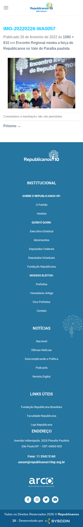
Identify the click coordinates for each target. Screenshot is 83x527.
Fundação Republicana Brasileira (41, 407)
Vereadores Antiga (41, 293)
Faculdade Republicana (41, 415)
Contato (41, 310)
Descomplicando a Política (41, 359)
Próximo (12, 126)
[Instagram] (37, 499)
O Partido (41, 204)
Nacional (41, 341)
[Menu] (6, 7)
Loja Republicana (41, 424)
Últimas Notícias (41, 350)
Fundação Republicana (41, 266)
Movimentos (41, 240)
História (41, 213)
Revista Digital (41, 376)
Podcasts (42, 367)
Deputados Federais (41, 249)
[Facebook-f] (28, 499)
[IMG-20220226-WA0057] (41, 83)
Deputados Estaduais (41, 257)
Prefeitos (41, 284)
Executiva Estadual (41, 231)
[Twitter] (46, 499)
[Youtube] (55, 499)
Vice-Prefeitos (41, 302)
